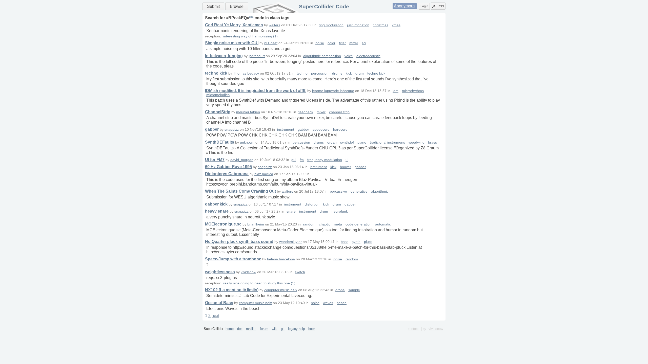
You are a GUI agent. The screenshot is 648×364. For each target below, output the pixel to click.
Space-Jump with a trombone (233, 259)
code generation (359, 224)
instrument (285, 129)
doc (251, 16)
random (309, 224)
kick (349, 73)
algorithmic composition (322, 56)
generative (359, 191)
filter (342, 43)
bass (344, 242)
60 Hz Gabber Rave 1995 (228, 167)
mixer (353, 43)
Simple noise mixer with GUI (231, 43)
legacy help (296, 329)
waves (328, 303)
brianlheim (255, 224)
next (215, 315)
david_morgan (241, 160)
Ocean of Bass (219, 303)
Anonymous (404, 6)
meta (338, 224)
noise (319, 43)
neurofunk (340, 211)
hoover (345, 167)
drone (340, 290)
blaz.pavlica (263, 174)
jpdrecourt (257, 56)
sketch (300, 272)
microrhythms (413, 91)
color (331, 43)
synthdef (347, 142)
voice (349, 56)
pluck (368, 242)
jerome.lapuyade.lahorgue (333, 91)
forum (264, 329)
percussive (338, 191)
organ (332, 142)
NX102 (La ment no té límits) (231, 290)
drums (337, 73)
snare (291, 211)
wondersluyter (290, 242)
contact (413, 329)
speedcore (321, 129)
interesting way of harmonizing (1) (250, 36)
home (230, 329)
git (283, 329)
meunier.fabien (248, 112)
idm (395, 91)
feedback (305, 112)
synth (356, 242)
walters (274, 25)
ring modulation (331, 25)
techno (302, 73)
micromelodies (218, 95)
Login (424, 6)
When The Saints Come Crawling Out (240, 191)
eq (364, 43)
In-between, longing (224, 56)
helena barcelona (281, 259)
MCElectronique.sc (223, 224)
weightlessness (220, 272)
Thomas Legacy (246, 73)
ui (347, 160)
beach (342, 303)
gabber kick (216, 204)
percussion (320, 73)
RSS (441, 6)
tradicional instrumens (387, 142)
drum (359, 73)
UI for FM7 (215, 159)
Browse (237, 6)
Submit (213, 6)
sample (354, 290)
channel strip (339, 112)
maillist (251, 329)
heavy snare (217, 211)
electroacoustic (368, 56)
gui (293, 160)
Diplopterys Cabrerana (227, 174)
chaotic (324, 224)
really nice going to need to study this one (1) (259, 283)
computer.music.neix (280, 290)
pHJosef (270, 43)
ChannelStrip (217, 112)
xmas (396, 25)
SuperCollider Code (324, 6)
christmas (380, 25)
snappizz (232, 129)
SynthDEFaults (219, 142)
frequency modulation (324, 160)
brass (432, 142)
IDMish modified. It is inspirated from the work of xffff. (255, 90)
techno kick (216, 73)
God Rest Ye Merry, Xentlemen (234, 25)
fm (302, 160)
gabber (212, 129)
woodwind (416, 142)
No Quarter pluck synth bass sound (239, 241)
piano (361, 142)
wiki (274, 329)
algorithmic (380, 191)
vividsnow (248, 272)
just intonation (358, 25)
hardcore (340, 129)
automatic (383, 224)
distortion (312, 204)
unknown (247, 142)
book (311, 329)
